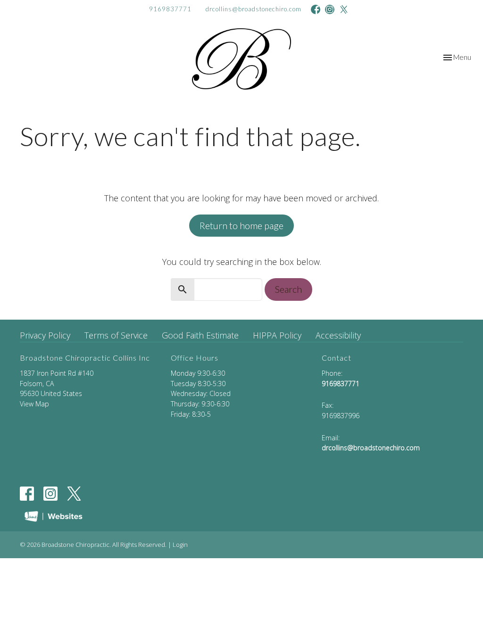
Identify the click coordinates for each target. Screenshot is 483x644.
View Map (34, 403)
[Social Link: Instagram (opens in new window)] (329, 9)
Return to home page (241, 225)
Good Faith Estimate (200, 335)
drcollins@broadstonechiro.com (253, 9)
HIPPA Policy (277, 335)
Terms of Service (116, 335)
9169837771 (170, 9)
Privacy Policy (45, 335)
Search (288, 289)
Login (180, 544)
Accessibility (338, 335)
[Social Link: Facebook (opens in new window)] (315, 9)
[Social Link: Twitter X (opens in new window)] (344, 9)
